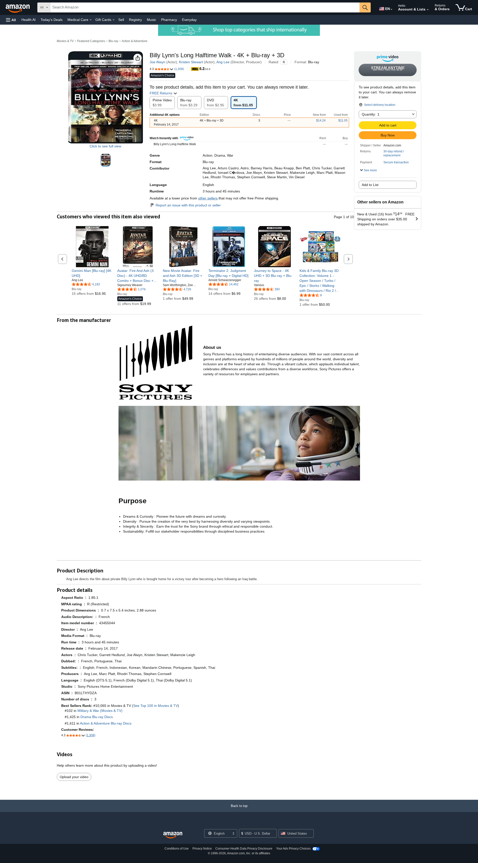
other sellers (208, 198)
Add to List (370, 185)
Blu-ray (113, 41)
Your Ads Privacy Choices (293, 848)
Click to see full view (105, 146)
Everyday (189, 20)
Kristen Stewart (191, 62)
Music (151, 20)
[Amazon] (18, 7)
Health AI (28, 20)
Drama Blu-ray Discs (96, 717)
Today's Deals (51, 20)
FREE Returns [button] (161, 93)
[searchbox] (204, 7)
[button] (11, 20)
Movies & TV (65, 41)
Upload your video (74, 777)
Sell (121, 20)
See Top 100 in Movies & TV (155, 706)
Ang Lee (223, 62)
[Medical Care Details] (91, 19)
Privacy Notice (202, 848)
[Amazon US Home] (172, 835)
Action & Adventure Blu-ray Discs (105, 723)
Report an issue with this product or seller (188, 205)
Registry (135, 20)
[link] (92, 273)
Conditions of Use (177, 848)
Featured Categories (91, 41)
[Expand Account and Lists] (428, 9)
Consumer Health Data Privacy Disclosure (243, 848)
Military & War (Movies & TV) (99, 711)
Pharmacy (169, 20)
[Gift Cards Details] (114, 19)
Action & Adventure (134, 41)
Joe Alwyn (157, 62)
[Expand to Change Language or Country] (391, 9)
